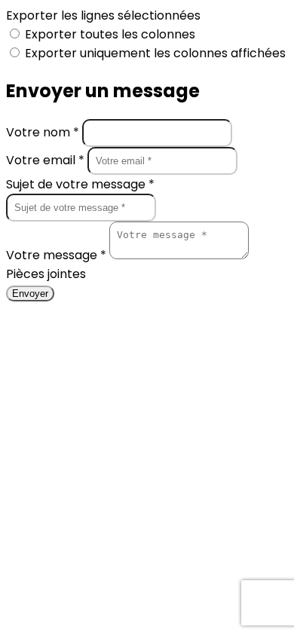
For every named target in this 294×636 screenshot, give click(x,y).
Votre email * (46, 160)
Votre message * (57, 255)
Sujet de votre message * (80, 184)
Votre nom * (44, 132)
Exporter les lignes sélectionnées (103, 15)
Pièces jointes (46, 274)
